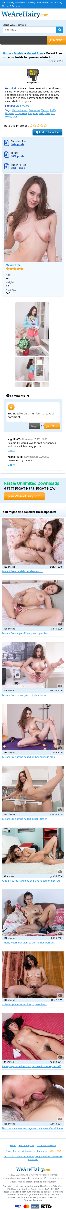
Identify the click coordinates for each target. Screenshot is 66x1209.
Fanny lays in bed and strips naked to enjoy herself (31, 1066)
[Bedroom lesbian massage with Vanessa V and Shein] (33, 1098)
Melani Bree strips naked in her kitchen (24, 818)
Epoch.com (20, 1191)
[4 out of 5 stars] (41, 125)
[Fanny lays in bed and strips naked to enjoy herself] (33, 1036)
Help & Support (26, 1145)
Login (34, 426)
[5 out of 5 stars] (45, 125)
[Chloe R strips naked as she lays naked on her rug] (33, 851)
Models (19, 53)
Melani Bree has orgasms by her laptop (24, 695)
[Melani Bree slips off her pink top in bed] (33, 603)
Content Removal (33, 1200)
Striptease (21, 113)
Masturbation (19, 110)
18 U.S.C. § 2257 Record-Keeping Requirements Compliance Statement (33, 1158)
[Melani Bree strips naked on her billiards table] (33, 727)
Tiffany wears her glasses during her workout (28, 942)
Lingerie (33, 113)
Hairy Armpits (47, 113)
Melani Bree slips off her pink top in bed (25, 633)
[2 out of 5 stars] (34, 125)
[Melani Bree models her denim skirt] (33, 541)
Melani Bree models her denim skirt (22, 571)
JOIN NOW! (56, 40)
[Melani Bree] (33, 218)
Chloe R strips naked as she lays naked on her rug (31, 880)
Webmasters (28, 1151)
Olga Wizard (22, 105)
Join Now (52, 426)
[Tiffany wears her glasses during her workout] (33, 912)
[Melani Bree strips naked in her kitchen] (33, 789)
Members (42, 1151)
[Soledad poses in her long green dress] (33, 974)
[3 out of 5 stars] (38, 125)
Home (7, 53)
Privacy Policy (12, 1151)
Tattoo (45, 110)
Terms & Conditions (46, 1145)
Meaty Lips (11, 116)
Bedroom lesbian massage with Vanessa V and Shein (32, 1128)
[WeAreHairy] (33, 1169)
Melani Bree (35, 53)
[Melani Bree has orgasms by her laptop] (33, 665)
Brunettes (34, 110)
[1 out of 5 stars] (31, 125)
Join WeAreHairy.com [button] (24, 496)
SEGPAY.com (13, 1197)
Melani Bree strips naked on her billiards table (29, 757)
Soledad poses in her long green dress (24, 1004)
